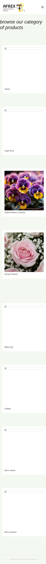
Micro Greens (10, 532)
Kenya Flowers (11, 274)
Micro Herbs (9, 470)
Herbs (7, 89)
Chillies (7, 409)
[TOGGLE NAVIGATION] (37, 7)
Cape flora (9, 151)
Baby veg (8, 347)
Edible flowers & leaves (14, 212)
